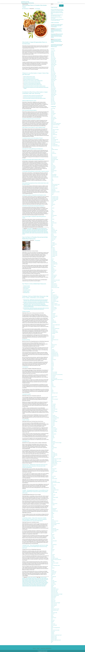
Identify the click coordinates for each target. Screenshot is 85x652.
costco (52, 205)
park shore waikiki (54, 471)
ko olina (52, 385)
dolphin (52, 227)
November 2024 (53, 76)
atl (51, 147)
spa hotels (52, 534)
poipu (52, 483)
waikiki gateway (53, 596)
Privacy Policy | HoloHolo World (46, 648)
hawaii (31, 231)
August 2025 (53, 65)
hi (51, 288)
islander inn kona (54, 344)
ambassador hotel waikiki (55, 124)
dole (51, 226)
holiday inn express (54, 303)
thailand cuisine (36, 584)
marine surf (53, 410)
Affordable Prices (26, 292)
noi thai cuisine (33, 582)
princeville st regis (54, 492)
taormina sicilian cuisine (29, 584)
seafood (33, 232)
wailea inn (52, 613)
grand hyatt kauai (54, 262)
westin (52, 622)
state (52, 539)
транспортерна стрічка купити (56, 44)
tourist (52, 564)
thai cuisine (53, 554)
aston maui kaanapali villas (55, 142)
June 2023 (52, 98)
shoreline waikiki (54, 530)
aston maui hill (53, 140)
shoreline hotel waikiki (54, 529)
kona (52, 389)
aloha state (39, 228)
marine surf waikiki (54, 411)
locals (38, 231)
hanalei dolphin (53, 276)
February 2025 (53, 73)
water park (53, 620)
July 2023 (52, 96)
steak (52, 542)
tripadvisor (53, 567)
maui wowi (53, 422)
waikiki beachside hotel (55, 595)
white (52, 628)
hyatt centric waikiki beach (55, 324)
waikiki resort (53, 600)
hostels (52, 311)
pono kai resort (53, 484)
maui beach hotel (54, 416)
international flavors (28, 581)
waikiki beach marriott (54, 589)
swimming (52, 549)
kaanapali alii (53, 350)
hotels (52, 318)
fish (51, 241)
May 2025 (52, 69)
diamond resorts (54, 222)
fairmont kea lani (54, 236)
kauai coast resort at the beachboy (57, 374)
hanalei (52, 273)
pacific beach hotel (54, 463)
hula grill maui (53, 321)
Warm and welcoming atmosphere (29, 77)
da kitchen (52, 211)
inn (51, 342)
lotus (52, 402)
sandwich (52, 513)
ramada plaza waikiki (54, 497)
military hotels (53, 427)
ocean (52, 451)
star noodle (53, 538)
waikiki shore (53, 601)
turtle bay (52, 570)
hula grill (52, 319)
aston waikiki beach (54, 144)
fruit (51, 257)
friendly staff (27, 231)
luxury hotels (53, 407)
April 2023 (52, 100)
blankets (52, 171)
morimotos (53, 437)
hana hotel (52, 272)
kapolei (52, 369)
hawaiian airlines (54, 283)
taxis (51, 552)
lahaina (52, 391)
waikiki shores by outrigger (55, 602)
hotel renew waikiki (54, 316)
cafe (51, 181)
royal (52, 507)
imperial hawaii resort (54, 339)
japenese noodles (35, 581)
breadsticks (24, 229)
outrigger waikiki (54, 460)
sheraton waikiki (53, 524)
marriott (52, 412)
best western (53, 168)
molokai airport (53, 433)
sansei (52, 514)
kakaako (52, 363)
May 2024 (52, 84)
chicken (52, 194)
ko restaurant (53, 386)
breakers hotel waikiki (54, 176)
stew (52, 543)
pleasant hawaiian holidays (55, 482)
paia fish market (53, 468)
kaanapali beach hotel (54, 354)
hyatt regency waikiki (54, 332)
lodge (52, 401)
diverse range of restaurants (36, 578)
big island (52, 169)
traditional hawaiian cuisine (27, 585)
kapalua (52, 368)
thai (51, 553)
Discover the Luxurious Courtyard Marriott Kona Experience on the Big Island (57, 12)
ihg (51, 334)
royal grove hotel (54, 508)
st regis (52, 535)
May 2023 (52, 99)
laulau (43, 581)
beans (52, 163)
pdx (51, 474)
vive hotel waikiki (54, 581)
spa (51, 533)
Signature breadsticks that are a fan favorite (31, 79)
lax (51, 395)
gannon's (52, 258)
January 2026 (53, 59)
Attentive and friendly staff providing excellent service (33, 84)
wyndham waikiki (54, 638)
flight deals (53, 247)
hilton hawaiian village (54, 297)
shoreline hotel (53, 528)
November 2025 (53, 62)
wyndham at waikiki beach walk (56, 635)
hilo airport (53, 292)
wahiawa (52, 585)
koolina (52, 390)
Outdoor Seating (26, 291)
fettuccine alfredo (41, 230)
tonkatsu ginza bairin (42, 584)
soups (42, 232)
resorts (34, 583)
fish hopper (53, 242)
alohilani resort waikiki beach (56, 123)
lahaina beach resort (54, 392)
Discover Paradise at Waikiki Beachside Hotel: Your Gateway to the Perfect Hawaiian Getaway (56, 30)
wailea (52, 611)
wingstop (52, 632)
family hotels (53, 239)
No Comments (37, 8)
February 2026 (53, 58)
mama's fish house (54, 409)
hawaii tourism (53, 281)
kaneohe (52, 365)
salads (30, 232)
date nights (43, 229)
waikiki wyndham (54, 605)
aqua (52, 128)
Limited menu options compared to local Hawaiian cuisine (33, 95)
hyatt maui (52, 326)
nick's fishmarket (54, 447)
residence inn (53, 499)
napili (52, 440)
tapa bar (52, 550)
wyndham (52, 633)
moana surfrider (53, 430)
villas (52, 579)
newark (52, 445)
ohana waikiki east (54, 453)
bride (52, 178)
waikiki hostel (53, 597)
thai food (52, 555)
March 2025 (53, 71)
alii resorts (52, 119)
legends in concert (54, 396)
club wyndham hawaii (54, 196)
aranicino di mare (43, 577)
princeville (52, 491)
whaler (52, 626)
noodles (52, 448)
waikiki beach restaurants (41, 585)
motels (52, 438)
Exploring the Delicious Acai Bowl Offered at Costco (56, 46)
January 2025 (53, 74)
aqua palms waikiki (54, 132)
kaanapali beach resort (55, 355)
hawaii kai (52, 278)
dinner (52, 224)
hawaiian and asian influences (30, 580)
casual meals (29, 229)
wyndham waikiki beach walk (56, 640)
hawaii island (53, 277)
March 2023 (53, 101)
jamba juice (53, 345)
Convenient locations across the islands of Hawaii (32, 81)
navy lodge (53, 443)
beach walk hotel (54, 158)
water (52, 618)
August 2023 (53, 95)
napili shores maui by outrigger (56, 442)
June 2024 (52, 83)
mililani (52, 426)
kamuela (52, 364)
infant (52, 340)
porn (52, 24)
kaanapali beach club (54, 353)
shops (52, 527)
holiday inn (53, 302)
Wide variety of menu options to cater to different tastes (33, 80)
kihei (52, 381)
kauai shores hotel (54, 378)
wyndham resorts (54, 637)
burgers (52, 180)
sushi (52, 548)
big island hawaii (53, 170)
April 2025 (52, 70)
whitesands (53, 631)
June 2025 (52, 68)
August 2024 (53, 80)
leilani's (52, 397)
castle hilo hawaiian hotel (55, 184)
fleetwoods (53, 245)
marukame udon (25, 582)
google (52, 260)
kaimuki (52, 362)
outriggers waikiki (54, 462)
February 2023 (53, 103)
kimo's (52, 382)
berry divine (53, 165)
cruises (52, 210)
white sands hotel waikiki (55, 630)
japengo (52, 347)
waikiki (34, 577)
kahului (52, 358)
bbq (51, 155)
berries (52, 164)
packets (52, 466)
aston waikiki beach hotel (55, 145)
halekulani (52, 268)
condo (52, 202)
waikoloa (52, 607)
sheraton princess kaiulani (55, 523)
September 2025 (53, 64)
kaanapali (52, 349)
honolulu (28, 577)
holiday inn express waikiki (55, 304)
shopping (52, 525)
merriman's (53, 423)
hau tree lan (46, 579)
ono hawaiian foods (40, 582)
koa (51, 387)
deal (51, 217)
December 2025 (53, 60)
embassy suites (53, 231)
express (52, 234)
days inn (52, 216)
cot (51, 206)
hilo (51, 291)
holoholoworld (25, 8)
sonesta (52, 532)
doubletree (53, 229)
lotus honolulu (53, 404)
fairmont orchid (53, 237)
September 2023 (53, 94)
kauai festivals (53, 375)
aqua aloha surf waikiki (55, 129)
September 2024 (53, 79)
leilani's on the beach (54, 399)
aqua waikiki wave (54, 134)
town (52, 566)
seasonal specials (38, 232)
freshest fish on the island (39, 579)
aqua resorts (53, 133)
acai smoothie (53, 113)
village (52, 577)
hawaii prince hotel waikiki (55, 280)
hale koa (52, 265)
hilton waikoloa (53, 299)
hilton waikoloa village (54, 301)
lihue (52, 400)
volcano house (53, 584)
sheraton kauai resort (54, 520)
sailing (52, 512)
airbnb (52, 115)
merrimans (53, 425)
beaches (23, 578)
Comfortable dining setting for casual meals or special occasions (34, 85)
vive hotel (52, 580)
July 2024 (52, 81)
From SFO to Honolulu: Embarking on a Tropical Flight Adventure (57, 20)
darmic (52, 214)
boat (51, 173)
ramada (52, 496)
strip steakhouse (54, 544)
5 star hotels (53, 108)
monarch (52, 435)
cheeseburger (53, 190)
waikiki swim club (54, 603)
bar (51, 150)
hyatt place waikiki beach (55, 328)
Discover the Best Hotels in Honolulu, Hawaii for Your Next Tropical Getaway (57, 25)
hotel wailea (53, 317)
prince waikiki (53, 488)
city (51, 195)
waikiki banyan (53, 587)
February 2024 (53, 88)
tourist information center (55, 565)
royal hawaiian (53, 509)
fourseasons (53, 256)
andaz (52, 125)
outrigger (52, 457)
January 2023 (53, 104)
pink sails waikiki (53, 481)
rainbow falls (53, 494)
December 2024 (53, 75)
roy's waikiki (42, 583)
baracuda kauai (53, 153)
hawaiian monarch (54, 286)
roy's (52, 506)
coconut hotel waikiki (54, 199)
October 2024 (53, 78)
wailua (52, 615)
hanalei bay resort (54, 275)
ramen (52, 498)
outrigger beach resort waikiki (56, 458)
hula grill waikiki (53, 322)
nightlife (29, 582)
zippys (52, 641)
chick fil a (52, 193)
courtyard (52, 207)
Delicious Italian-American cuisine (29, 76)
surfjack (52, 547)
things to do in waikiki (54, 562)
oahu (31, 577)
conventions (53, 204)
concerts (52, 201)
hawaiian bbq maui (54, 285)
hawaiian (52, 282)
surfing (52, 545)
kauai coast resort (54, 373)
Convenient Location (27, 289)
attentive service (43, 228)
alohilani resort (53, 122)
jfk (51, 348)
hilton (52, 293)
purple (52, 493)
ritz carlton (53, 504)
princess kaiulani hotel (54, 489)
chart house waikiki (54, 188)
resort (52, 501)
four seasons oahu (54, 255)
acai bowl (52, 112)
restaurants (38, 583)
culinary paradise (28, 578)
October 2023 (53, 93)
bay (51, 154)
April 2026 (52, 55)
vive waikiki (53, 582)
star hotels (52, 537)
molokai (52, 432)
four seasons (53, 250)
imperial (52, 338)
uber (52, 575)
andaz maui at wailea (54, 127)
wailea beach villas (54, 612)
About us (58, 2)
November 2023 (53, 91)
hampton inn (53, 271)
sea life (52, 515)
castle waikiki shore (54, 185)
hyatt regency (53, 329)
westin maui (53, 623)
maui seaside (53, 420)
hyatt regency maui (54, 331)
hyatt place (53, 327)
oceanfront (53, 452)
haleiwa (52, 267)
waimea (52, 616)
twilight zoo (53, 574)
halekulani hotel (53, 270)
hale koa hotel (53, 266)
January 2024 (53, 89)
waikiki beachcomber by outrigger (56, 594)
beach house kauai (54, 156)
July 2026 (52, 52)
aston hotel (53, 138)
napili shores (53, 441)
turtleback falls (53, 572)
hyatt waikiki (53, 333)
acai (51, 109)
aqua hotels (53, 130)
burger (52, 179)
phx (51, 479)
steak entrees (46, 232)
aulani (52, 148)
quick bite (31, 583)
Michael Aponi (53, 33)
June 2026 (52, 53)
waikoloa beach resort (54, 610)
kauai (52, 370)
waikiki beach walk (54, 591)
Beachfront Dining (27, 287)
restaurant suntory (54, 503)
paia (51, 467)
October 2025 (53, 63)
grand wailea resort (54, 263)
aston (52, 135)
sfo (51, 518)
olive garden (29, 228)
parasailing (53, 469)
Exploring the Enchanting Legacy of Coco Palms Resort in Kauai (57, 15)
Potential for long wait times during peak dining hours (33, 96)
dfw (51, 220)
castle (52, 183)
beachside (52, 161)
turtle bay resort (53, 571)
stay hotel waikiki (54, 540)
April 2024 (52, 85)
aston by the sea (53, 137)
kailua (52, 360)
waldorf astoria (53, 617)
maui (52, 414)
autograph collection (54, 149)
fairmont (52, 235)
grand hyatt (53, 261)
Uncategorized (53, 576)
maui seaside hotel (54, 421)
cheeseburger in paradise (55, 191)
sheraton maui (53, 522)
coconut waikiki (53, 200)
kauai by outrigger (54, 372)
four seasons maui (54, 253)
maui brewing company (55, 417)
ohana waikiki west (54, 455)
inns (51, 343)
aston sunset (53, 143)
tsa (51, 569)
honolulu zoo (53, 309)
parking (52, 472)
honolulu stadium (54, 308)
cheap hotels (53, 189)
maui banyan (53, 415)
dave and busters (54, 215)
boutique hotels (53, 175)
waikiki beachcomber (54, 592)
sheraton (52, 519)
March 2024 (53, 86)
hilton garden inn (54, 294)
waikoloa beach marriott (55, 608)
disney (52, 225)
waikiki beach (34, 585)
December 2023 (53, 90)
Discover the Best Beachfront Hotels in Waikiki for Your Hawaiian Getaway (57, 10)
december (52, 219)
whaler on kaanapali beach (55, 627)
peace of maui (53, 476)
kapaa (52, 367)
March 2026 (53, 57)
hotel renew (53, 314)
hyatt (52, 323)
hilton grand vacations (54, 296)
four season (53, 248)
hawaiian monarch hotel (55, 287)
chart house (53, 186)
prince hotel (53, 487)
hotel (52, 312)
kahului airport (53, 359)
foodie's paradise (31, 579)
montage (52, 436)
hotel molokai (53, 313)
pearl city (52, 477)
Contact (62, 2)
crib (51, 209)
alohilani (52, 120)
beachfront (53, 160)
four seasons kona (54, 251)
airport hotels (53, 117)
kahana (52, 357)
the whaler (52, 561)
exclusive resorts (54, 232)
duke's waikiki (44, 578)
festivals (52, 240)
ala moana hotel (53, 118)
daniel (52, 212)
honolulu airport (53, 307)
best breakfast (53, 166)
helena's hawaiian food (39, 580)
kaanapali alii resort (54, 352)
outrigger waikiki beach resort (56, 461)
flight (52, 246)
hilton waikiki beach (54, 298)
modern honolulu (54, 431)
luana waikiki (53, 405)
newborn (52, 446)
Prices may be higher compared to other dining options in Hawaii (35, 98)
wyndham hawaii (54, 636)
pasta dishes (27, 232)
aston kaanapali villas (54, 139)
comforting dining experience (36, 229)
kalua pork (40, 581)
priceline (52, 486)
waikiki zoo (53, 606)
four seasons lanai (54, 252)
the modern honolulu (54, 558)
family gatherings (34, 230)
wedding (52, 621)
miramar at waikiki (54, 428)
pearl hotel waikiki (54, 478)
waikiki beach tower (54, 590)
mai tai (46, 581)
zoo (51, 642)
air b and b (52, 114)
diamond (52, 221)
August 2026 (53, 50)
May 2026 (52, 54)
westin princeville (54, 625)
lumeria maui (53, 406)
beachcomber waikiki (54, 159)
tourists (23, 233)
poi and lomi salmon (25, 583)
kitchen (52, 384)
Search (61, 5)
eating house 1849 (54, 230)
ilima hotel (52, 337)
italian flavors (34, 231)
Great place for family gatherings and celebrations (32, 83)
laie (51, 394)
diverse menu (28, 230)
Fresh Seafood (26, 288)
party (52, 473)
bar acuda (52, 152)
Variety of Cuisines (27, 285)
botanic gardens (53, 174)
